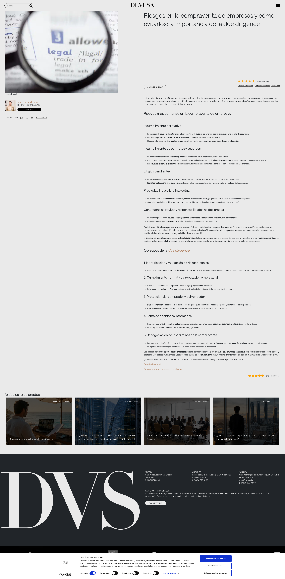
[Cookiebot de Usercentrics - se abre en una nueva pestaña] (65, 574)
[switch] (115, 573)
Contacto (29, 110)
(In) (32, 118)
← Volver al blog (155, 87)
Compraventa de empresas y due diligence (163, 369)
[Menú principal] (278, 5)
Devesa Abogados (245, 85)
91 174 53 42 (152, 480)
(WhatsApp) (41, 118)
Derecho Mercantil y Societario (267, 85)
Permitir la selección (216, 566)
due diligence (178, 250)
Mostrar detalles (169, 573)
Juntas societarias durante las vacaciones (31, 439)
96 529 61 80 (200, 480)
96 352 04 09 (247, 483)
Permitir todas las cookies (216, 558)
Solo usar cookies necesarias (215, 573)
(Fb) (21, 118)
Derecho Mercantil (152, 364)
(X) (27, 118)
